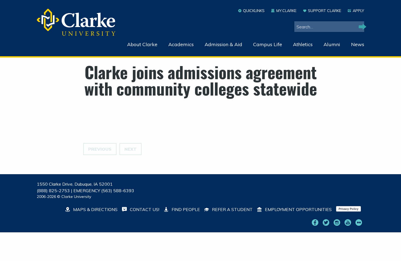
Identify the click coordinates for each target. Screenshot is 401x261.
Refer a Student (232, 209)
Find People (185, 209)
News (357, 44)
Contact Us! (144, 209)
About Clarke (142, 44)
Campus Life (267, 44)
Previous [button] (100, 149)
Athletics (303, 44)
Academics (181, 44)
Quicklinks (254, 11)
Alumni (332, 44)
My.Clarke (286, 11)
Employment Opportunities (298, 209)
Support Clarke (324, 11)
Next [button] (130, 149)
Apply (358, 11)
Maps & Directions (95, 209)
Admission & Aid (223, 44)
